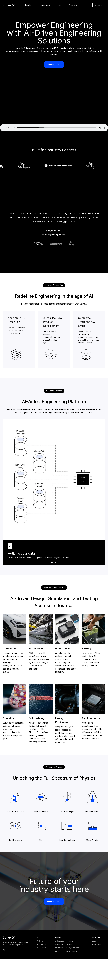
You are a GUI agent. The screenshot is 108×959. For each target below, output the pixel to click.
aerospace (59, 944)
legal (94, 941)
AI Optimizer (41, 944)
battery (57, 951)
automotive (59, 941)
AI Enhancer (41, 948)
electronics (59, 948)
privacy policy (97, 944)
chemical (69, 941)
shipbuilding (71, 944)
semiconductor (72, 951)
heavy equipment (72, 948)
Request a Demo (54, 64)
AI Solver (40, 941)
